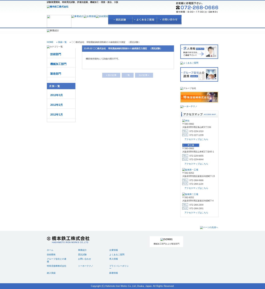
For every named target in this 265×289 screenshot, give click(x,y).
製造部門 (55, 73)
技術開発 (51, 254)
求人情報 (113, 259)
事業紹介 (82, 250)
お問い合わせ (84, 259)
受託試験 (82, 254)
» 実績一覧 (61, 42)
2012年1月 (56, 114)
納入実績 (51, 273)
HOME (50, 42)
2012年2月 (56, 104)
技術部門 (55, 54)
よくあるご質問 (116, 254)
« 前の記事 (111, 75)
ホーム (50, 250)
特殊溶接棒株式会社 (56, 266)
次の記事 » (144, 75)
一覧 (127, 75)
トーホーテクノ (85, 266)
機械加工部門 (58, 64)
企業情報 (113, 250)
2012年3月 (56, 95)
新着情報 (113, 273)
